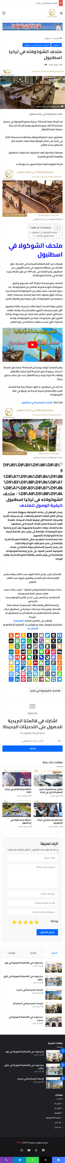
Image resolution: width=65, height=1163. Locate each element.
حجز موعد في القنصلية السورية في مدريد (26, 1018)
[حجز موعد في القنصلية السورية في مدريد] (53, 1021)
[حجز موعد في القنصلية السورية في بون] (53, 967)
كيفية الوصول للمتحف (45, 235)
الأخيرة (33, 953)
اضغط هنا (18, 620)
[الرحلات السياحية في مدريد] (53, 994)
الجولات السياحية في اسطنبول (36, 45)
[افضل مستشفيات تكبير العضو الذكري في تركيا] (48, 778)
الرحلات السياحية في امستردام (45, 3)
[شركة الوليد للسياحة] (32, 26)
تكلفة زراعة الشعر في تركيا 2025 (18, 790)
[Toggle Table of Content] (56, 228)
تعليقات (11, 953)
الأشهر (54, 953)
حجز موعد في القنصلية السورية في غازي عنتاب (23, 977)
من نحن (58, 1122)
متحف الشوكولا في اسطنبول (44, 232)
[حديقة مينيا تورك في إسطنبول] (16, 808)
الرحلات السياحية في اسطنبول (36, 402)
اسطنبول (48, 38)
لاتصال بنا (32, 628)
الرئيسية (56, 38)
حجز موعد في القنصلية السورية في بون (24, 963)
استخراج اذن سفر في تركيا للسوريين (50, 821)
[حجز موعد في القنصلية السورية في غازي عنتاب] (53, 980)
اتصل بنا (58, 1103)
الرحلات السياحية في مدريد (29, 990)
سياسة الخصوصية (53, 1118)
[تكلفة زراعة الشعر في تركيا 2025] (16, 778)
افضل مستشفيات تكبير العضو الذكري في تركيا (51, 790)
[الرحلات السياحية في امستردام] (53, 1007)
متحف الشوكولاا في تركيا (44, 690)
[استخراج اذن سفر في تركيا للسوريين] (48, 808)
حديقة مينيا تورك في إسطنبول (20, 821)
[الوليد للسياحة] (52, 13)
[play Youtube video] (32, 345)
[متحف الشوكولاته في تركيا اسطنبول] (32, 499)
